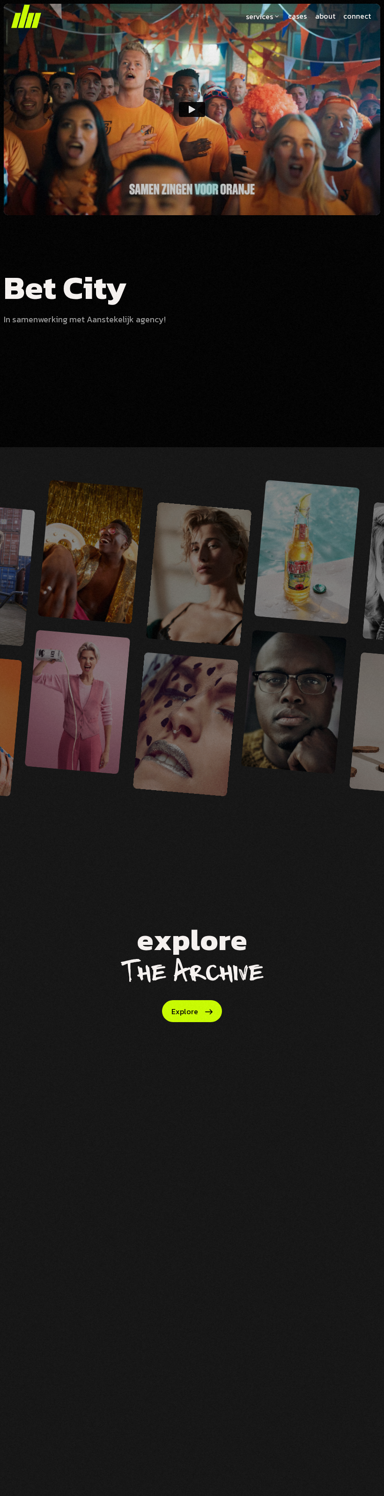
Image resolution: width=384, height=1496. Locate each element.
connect (357, 16)
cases (297, 16)
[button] (263, 16)
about (325, 16)
